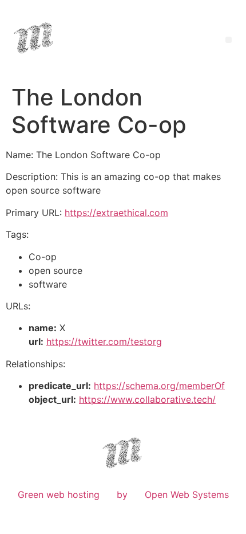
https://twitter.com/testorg (104, 341)
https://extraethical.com (116, 212)
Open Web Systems (187, 494)
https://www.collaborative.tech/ (147, 399)
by (122, 494)
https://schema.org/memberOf (159, 385)
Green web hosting (59, 494)
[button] (228, 40)
